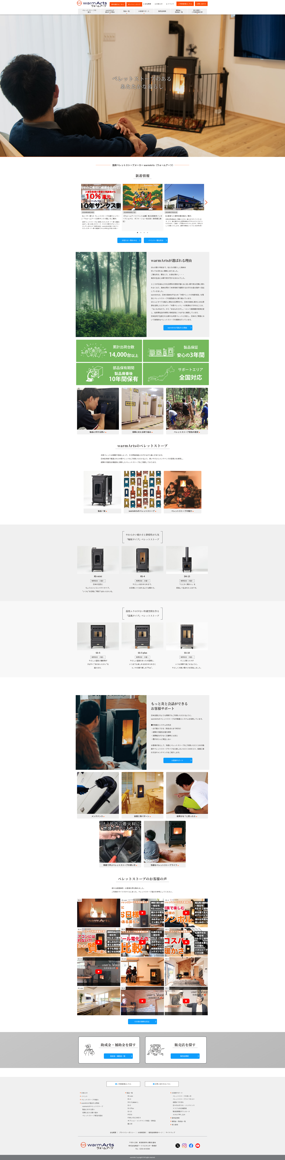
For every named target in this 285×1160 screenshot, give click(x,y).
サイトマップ (170, 1132)
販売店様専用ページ (156, 1132)
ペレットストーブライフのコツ (183, 1099)
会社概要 (148, 4)
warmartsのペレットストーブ (92, 1106)
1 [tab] (137, 233)
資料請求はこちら (117, 4)
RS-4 (129, 1099)
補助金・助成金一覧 (179, 1121)
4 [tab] (147, 233)
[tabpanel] (101, 207)
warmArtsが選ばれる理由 (177, 327)
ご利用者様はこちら (185, 4)
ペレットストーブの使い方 (182, 1096)
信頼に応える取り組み (90, 1112)
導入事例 (175, 1125)
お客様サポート (177, 760)
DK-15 (133, 1102)
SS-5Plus (131, 1108)
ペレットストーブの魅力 (89, 1099)
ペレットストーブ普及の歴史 (92, 1115)
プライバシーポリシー (127, 1132)
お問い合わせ (201, 4)
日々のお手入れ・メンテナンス (184, 1105)
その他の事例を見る (141, 1021)
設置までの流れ (178, 1102)
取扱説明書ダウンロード (181, 1111)
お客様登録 (142, 1132)
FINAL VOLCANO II (134, 1117)
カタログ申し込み (179, 1114)
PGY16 (130, 1114)
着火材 (130, 1124)
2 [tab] (141, 233)
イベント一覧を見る (155, 240)
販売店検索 (184, 1056)
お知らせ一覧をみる (129, 240)
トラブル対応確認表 (180, 1108)
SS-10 (130, 1111)
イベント (171, 4)
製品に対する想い (88, 1109)
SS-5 (129, 1105)
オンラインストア (134, 4)
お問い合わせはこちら (162, 1084)
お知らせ (159, 4)
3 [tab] (144, 233)
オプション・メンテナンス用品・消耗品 (142, 1120)
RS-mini (130, 1096)
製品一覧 (130, 1093)
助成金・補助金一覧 (117, 1056)
